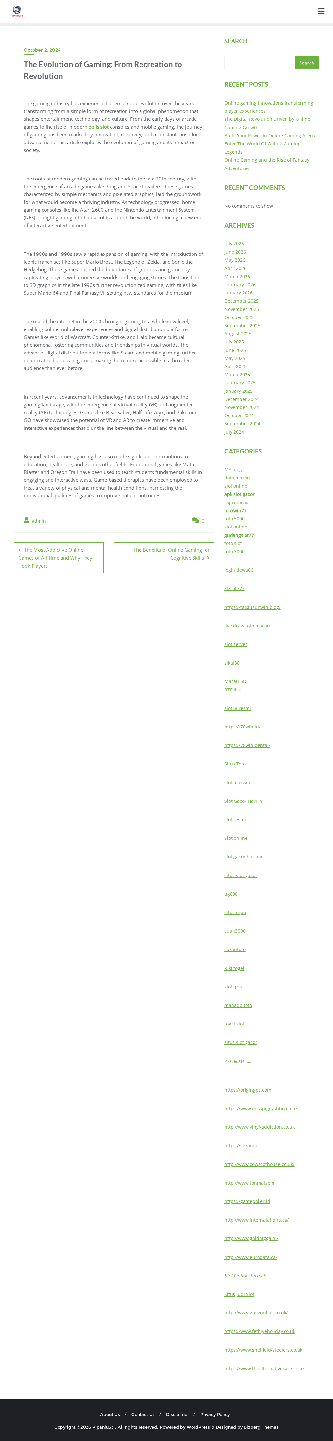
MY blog (233, 469)
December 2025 (241, 301)
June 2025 (235, 350)
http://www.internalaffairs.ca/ (256, 1220)
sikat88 (232, 663)
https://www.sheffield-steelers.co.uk (263, 1350)
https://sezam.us (242, 1145)
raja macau (236, 502)
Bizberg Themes (261, 1427)
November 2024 (241, 407)
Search (235, 41)
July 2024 (234, 432)
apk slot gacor (239, 494)
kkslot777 (234, 588)
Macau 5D (235, 681)
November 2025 (241, 309)
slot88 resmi (237, 708)
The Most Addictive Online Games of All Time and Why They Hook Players (55, 557)
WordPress (198, 1427)
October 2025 (239, 317)
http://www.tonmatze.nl (250, 1183)
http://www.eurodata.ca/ (250, 1257)
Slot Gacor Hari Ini (244, 801)
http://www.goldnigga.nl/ (251, 1238)
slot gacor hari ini (243, 856)
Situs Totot (235, 764)
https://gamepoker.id (247, 1201)
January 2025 (238, 391)
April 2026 (235, 268)
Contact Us (143, 1414)
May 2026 (234, 260)
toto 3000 (234, 551)
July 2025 (234, 342)
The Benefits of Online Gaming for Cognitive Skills (171, 553)
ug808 (231, 894)
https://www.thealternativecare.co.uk (264, 1368)
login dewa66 (238, 570)
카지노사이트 (238, 1061)
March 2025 (237, 374)
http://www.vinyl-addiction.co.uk (259, 1127)
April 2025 (235, 366)
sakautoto (235, 949)
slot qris (233, 987)
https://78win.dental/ (247, 745)
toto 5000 (234, 519)
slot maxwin (237, 782)
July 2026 (234, 244)
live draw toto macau (247, 626)
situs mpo (235, 912)
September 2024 (242, 423)
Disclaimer (177, 1414)
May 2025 (234, 358)
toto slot (233, 543)
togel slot (234, 1024)
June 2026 (235, 252)
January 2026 (238, 293)
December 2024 (241, 399)
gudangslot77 (239, 535)
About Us (110, 1414)
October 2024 (239, 415)
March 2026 (237, 276)
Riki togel (234, 968)
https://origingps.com (247, 1090)
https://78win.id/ (242, 727)
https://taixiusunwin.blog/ (252, 607)
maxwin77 (235, 510)
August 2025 (237, 333)
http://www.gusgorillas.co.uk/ (256, 1313)
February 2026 (240, 284)
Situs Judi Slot (239, 1294)
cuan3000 (235, 931)
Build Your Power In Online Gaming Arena (269, 135)
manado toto (238, 1005)
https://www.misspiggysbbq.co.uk (261, 1108)
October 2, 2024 (42, 50)
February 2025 (240, 382)
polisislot (98, 126)
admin (38, 521)
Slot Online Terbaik (245, 1276)
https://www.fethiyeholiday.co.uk (259, 1331)
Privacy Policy (215, 1414)
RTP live (232, 690)
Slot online (235, 838)
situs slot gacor (240, 875)
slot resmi (235, 819)
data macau (237, 478)
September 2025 (242, 325)
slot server (235, 644)
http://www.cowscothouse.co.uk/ (259, 1164)
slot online (235, 486)
